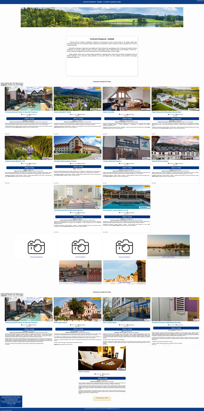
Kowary (49, 137)
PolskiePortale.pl (9, 410)
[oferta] (47, 109)
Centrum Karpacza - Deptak (102, 397)
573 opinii (134, 171)
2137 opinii (84, 122)
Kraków (123, 347)
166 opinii (133, 332)
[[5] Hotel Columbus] (102, 358)
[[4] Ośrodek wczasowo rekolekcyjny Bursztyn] (175, 309)
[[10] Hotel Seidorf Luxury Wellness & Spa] (126, 197)
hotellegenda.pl (200, 0)
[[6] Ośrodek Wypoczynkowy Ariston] (77, 148)
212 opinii (89, 220)
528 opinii (136, 220)
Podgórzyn (146, 88)
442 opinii (37, 171)
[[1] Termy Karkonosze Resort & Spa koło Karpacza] (28, 99)
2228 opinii (107, 381)
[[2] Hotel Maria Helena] (77, 309)
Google (3, 397)
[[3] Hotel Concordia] (126, 99)
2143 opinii (182, 171)
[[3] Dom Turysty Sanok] (126, 309)
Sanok (147, 298)
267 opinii (132, 122)
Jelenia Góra (194, 88)
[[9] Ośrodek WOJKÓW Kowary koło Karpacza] (77, 197)
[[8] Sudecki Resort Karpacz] (175, 148)
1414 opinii (41, 122)
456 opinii (83, 332)
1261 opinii (186, 122)
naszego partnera (34, 127)
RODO (14, 403)
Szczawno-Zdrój (96, 298)
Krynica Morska (194, 298)
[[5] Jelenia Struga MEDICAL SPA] (28, 148)
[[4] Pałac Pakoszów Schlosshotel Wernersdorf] (175, 99)
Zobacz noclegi (29, 118)
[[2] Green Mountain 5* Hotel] (77, 99)
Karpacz (98, 88)
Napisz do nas (116, 408)
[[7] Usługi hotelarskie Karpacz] (126, 148)
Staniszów (48, 88)
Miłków (98, 137)
